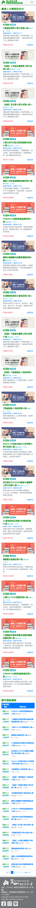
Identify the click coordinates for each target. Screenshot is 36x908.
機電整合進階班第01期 (19, 735)
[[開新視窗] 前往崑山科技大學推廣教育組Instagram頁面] (9, 903)
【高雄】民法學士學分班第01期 (22, 825)
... (23, 872)
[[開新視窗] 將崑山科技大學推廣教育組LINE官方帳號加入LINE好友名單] (15, 903)
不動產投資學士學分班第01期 (21, 832)
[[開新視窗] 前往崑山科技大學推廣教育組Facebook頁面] (3, 903)
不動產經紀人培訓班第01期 (20, 769)
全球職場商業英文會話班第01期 (22, 793)
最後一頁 (27, 872)
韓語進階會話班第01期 (19, 848)
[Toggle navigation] (32, 2)
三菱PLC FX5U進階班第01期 (21, 727)
